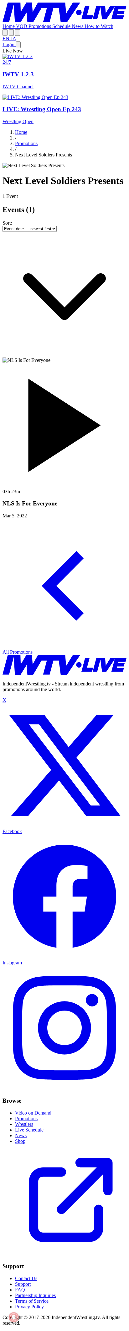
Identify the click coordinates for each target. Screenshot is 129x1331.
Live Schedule (29, 1129)
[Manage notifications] (14, 1317)
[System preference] (11, 32)
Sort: (7, 223)
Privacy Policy (29, 1306)
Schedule (62, 26)
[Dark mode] (17, 32)
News (78, 26)
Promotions (40, 26)
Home (9, 26)
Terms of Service (32, 1301)
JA (13, 38)
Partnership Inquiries (35, 1295)
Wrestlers (24, 1124)
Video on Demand (33, 1113)
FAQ (20, 1289)
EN (7, 38)
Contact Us (26, 1278)
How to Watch (99, 26)
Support (23, 1284)
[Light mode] (5, 32)
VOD (22, 26)
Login (9, 44)
